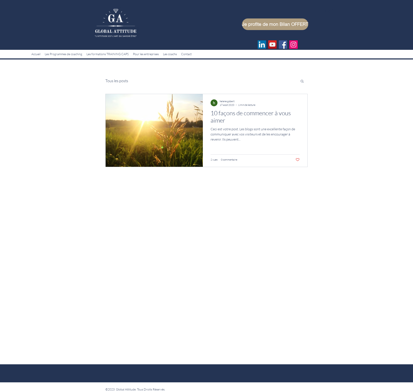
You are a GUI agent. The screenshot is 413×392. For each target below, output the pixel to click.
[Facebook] (283, 44)
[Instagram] (293, 44)
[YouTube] (272, 44)
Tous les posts (116, 80)
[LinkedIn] (262, 44)
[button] (302, 81)
